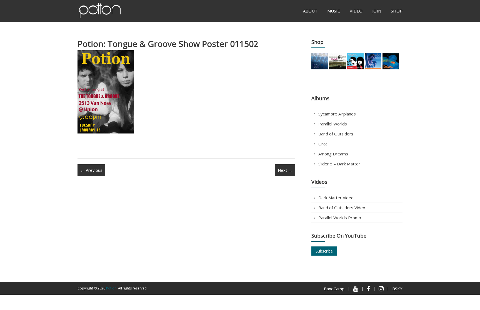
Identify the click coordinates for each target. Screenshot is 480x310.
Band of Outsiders (335, 134)
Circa (323, 144)
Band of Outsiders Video (341, 207)
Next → (285, 170)
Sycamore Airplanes (337, 114)
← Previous (91, 170)
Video (356, 11)
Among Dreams (333, 154)
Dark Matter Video (336, 197)
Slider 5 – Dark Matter (339, 164)
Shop (396, 11)
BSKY (397, 288)
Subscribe (324, 251)
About (310, 11)
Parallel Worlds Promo (339, 217)
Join (376, 11)
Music (333, 11)
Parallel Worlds (332, 124)
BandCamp (334, 288)
